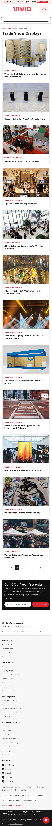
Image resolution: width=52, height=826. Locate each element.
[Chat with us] (44, 820)
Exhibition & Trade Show (12, 672)
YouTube (7, 774)
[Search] (46, 19)
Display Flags (7, 668)
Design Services (8, 752)
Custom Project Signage (12, 710)
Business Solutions (10, 698)
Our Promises (7, 646)
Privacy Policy (23, 818)
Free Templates (8, 748)
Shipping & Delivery (10, 740)
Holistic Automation (16, 824)
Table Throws (7, 684)
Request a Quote (9, 736)
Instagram (8, 766)
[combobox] (25, 19)
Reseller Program (9, 702)
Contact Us (6, 732)
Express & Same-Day (10, 744)
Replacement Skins (10, 688)
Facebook (8, 762)
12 (39, 554)
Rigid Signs (6, 680)
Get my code (40, 591)
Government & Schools (11, 706)
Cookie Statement (37, 818)
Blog (10, 28)
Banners (5, 664)
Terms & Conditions (6, 818)
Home (4, 28)
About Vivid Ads (8, 642)
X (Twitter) (9, 778)
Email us (29, 624)
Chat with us (7, 624)
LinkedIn (7, 770)
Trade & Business (9, 714)
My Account (7, 724)
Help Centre (19, 624)
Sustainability (7, 650)
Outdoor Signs (8, 676)
